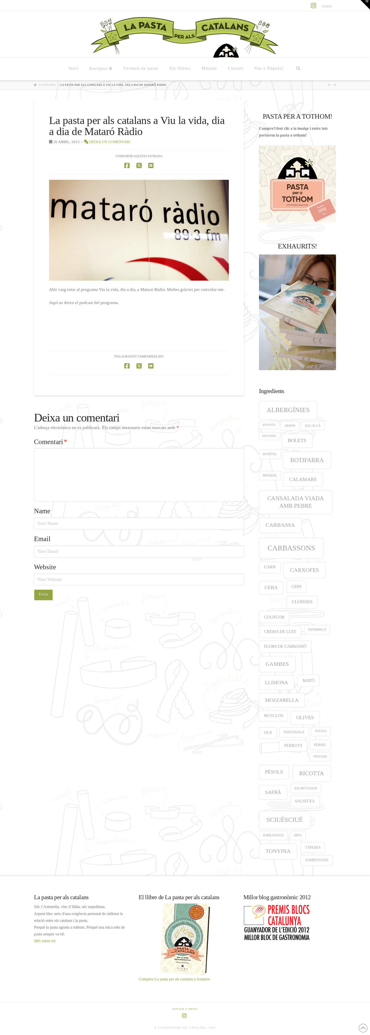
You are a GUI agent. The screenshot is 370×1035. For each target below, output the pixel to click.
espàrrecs (317, 629)
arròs (289, 425)
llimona (276, 682)
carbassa (280, 525)
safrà (273, 792)
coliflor (274, 617)
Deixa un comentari (109, 142)
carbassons (291, 548)
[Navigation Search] (298, 69)
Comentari (50, 442)
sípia (298, 835)
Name (42, 511)
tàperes (313, 847)
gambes (277, 664)
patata (320, 731)
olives (305, 717)
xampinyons (316, 860)
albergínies (288, 410)
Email (42, 539)
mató (308, 680)
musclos (273, 715)
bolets (297, 440)
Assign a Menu (185, 1009)
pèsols (274, 771)
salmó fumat (305, 788)
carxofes (304, 570)
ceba (271, 587)
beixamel (269, 436)
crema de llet (280, 631)
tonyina (278, 851)
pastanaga (294, 732)
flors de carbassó (285, 646)
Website (45, 567)
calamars (303, 479)
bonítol (270, 454)
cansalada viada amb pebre (295, 502)
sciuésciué (285, 819)
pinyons (320, 756)
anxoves (269, 424)
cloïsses (302, 601)
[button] (365, 5)
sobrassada (273, 835)
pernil (320, 745)
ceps (296, 586)
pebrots (293, 745)
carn (270, 567)
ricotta (311, 773)
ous (268, 732)
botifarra (307, 460)
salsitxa (305, 801)
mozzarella (282, 700)
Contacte (327, 5)
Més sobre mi (44, 941)
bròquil (270, 475)
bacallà (312, 425)
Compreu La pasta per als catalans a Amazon (174, 979)
